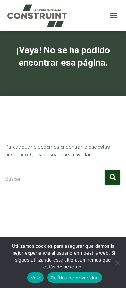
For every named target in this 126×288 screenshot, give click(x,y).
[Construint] (39, 15)
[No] (117, 262)
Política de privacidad (75, 277)
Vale (35, 277)
